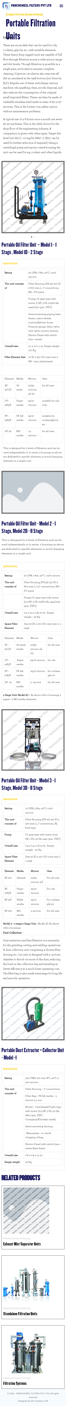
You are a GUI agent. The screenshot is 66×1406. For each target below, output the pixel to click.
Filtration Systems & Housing (29, 14)
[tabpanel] (33, 368)
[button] (61, 6)
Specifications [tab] (10, 263)
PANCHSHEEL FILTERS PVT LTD (31, 5)
